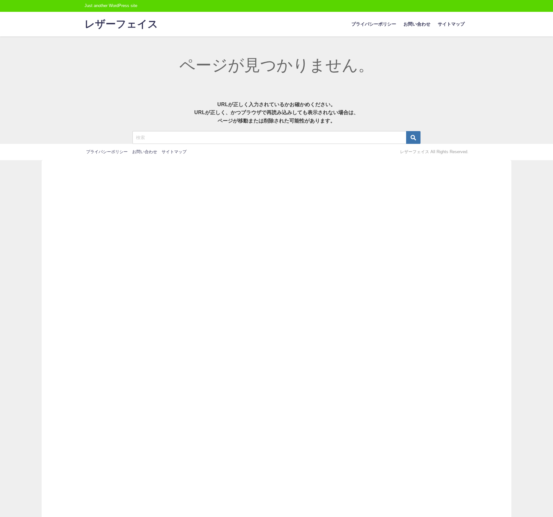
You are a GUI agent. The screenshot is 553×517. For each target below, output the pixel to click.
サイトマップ (451, 24)
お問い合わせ (417, 24)
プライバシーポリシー (373, 24)
